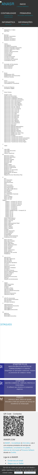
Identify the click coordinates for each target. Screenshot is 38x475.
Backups (6, 35)
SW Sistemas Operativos (10, 262)
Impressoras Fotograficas (10, 97)
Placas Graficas (8, 196)
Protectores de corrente (10, 237)
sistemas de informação (11, 450)
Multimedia (7, 173)
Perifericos (7, 195)
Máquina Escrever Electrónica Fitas (13, 174)
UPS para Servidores (9, 302)
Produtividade (7, 234)
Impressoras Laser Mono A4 (11, 117)
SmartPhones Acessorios (10, 276)
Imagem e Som (8, 94)
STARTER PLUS (20, 364)
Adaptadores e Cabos (9, 30)
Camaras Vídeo (8, 50)
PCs (5, 178)
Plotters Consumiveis (9, 219)
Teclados (6, 286)
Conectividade (7, 55)
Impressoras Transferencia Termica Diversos (16, 139)
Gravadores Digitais (9, 88)
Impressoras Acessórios (10, 96)
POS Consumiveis (9, 186)
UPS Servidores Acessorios (11, 299)
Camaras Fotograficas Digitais (12, 49)
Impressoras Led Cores (10, 124)
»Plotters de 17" (9, 211)
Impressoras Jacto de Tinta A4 (12, 107)
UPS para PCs (8, 300)
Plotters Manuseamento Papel (11, 223)
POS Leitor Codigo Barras (10, 188)
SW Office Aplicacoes (9, 258)
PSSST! (20, 397)
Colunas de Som (8, 52)
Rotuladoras (7, 253)
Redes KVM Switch (9, 243)
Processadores (8, 233)
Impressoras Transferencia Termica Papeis (15, 141)
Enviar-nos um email (15, 460)
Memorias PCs (8, 158)
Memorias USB (8, 160)
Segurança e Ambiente (10, 267)
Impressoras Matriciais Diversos (12, 127)
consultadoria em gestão (22, 447)
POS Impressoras (8, 187)
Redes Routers (8, 247)
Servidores (7, 269)
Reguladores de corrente (10, 252)
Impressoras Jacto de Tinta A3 (12, 106)
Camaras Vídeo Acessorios (11, 51)
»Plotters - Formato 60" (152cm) (13, 204)
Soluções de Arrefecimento (11, 279)
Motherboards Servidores (10, 172)
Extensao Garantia (9, 77)
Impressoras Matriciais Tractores (12, 131)
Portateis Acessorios (9, 230)
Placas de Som (8, 199)
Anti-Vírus (6, 31)
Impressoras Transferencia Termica (13, 136)
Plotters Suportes (8, 228)
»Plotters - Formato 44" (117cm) (13, 202)
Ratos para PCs (8, 239)
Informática (26, 443)
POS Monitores (8, 190)
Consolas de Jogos (9, 57)
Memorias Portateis (9, 159)
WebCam (6, 313)
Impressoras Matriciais (10, 125)
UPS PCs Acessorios (9, 298)
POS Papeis (7, 191)
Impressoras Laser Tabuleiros (12, 121)
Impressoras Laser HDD (10, 113)
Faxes (5, 80)
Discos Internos (8, 68)
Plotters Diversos (8, 220)
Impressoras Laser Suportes (11, 120)
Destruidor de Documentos (11, 64)
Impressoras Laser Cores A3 (11, 110)
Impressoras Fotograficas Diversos (13, 98)
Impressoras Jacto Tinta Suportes (13, 103)
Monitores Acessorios (9, 166)
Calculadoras (7, 45)
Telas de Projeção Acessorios (11, 290)
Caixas (6, 44)
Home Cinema (7, 92)
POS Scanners (8, 192)
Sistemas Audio (8, 274)
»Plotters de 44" (9, 215)
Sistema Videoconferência (10, 271)
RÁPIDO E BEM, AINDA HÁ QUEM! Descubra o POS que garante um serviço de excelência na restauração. (20, 401)
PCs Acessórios (8, 180)
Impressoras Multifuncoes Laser (12, 134)
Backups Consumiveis (10, 36)
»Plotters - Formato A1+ (11, 206)
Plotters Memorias (8, 224)
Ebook (5, 73)
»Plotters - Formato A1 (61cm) (13, 205)
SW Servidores (8, 261)
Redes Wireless (8, 251)
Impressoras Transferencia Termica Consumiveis (17, 138)
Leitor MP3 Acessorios (10, 150)
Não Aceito (29, 472)
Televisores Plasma (9, 294)
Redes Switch (7, 248)
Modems (6, 163)
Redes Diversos (8, 242)
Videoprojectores (8, 307)
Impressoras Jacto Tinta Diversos (13, 101)
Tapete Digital (7, 285)
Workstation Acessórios (10, 316)
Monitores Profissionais (10, 167)
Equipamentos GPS (9, 74)
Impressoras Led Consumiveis (12, 122)
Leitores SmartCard (9, 153)
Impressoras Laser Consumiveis (12, 108)
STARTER (20, 381)
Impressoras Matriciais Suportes (12, 130)
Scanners (6, 263)
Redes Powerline (8, 246)
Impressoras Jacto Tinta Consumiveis (14, 99)
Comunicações (8, 54)
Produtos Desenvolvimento (11, 235)
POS (5, 183)
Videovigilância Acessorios (11, 309)
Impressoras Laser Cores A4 (11, 111)
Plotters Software (8, 227)
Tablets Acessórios (9, 284)
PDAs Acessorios (8, 182)
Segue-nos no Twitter (16, 463)
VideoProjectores (8, 304)
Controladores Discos (9, 60)
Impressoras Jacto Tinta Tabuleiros (13, 105)
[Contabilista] (7, 2)
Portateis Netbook (8, 232)
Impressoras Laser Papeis (11, 119)
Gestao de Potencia (9, 87)
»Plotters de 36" (9, 214)
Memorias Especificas (9, 157)
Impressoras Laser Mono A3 (11, 116)
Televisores (7, 291)
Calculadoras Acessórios (10, 46)
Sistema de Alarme (9, 272)
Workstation (7, 314)
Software (6, 277)
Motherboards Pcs (9, 171)
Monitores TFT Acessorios (11, 169)
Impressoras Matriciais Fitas (11, 129)
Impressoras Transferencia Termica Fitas (14, 140)
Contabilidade (16, 443)
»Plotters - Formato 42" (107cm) (13, 201)
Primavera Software (27, 450)
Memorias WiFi (8, 162)
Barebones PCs (8, 37)
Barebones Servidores (10, 38)
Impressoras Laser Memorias (11, 115)
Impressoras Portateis (10, 135)
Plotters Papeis (8, 225)
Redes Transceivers (9, 249)
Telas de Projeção (8, 289)
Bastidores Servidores (10, 40)
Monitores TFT (8, 168)
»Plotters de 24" (9, 213)
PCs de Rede (7, 181)
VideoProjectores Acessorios (11, 305)
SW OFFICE (7, 257)
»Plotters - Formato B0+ (11, 209)
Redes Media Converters (10, 244)
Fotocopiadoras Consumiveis (11, 83)
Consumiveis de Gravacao (11, 59)
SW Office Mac (8, 260)
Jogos (5, 145)
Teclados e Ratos (8, 288)
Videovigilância (8, 308)
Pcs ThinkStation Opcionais (11, 194)
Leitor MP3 (7, 149)
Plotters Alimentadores (10, 218)
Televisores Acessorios (10, 293)
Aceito (18, 472)
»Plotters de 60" (9, 216)
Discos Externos (8, 66)
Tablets (6, 283)
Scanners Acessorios (9, 265)
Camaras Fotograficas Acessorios (13, 47)
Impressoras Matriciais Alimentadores (13, 126)
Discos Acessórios (9, 65)
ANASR (7, 443)
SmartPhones (7, 275)
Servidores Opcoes (9, 270)
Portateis (6, 229)
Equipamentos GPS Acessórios (12, 75)
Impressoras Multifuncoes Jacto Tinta (13, 133)
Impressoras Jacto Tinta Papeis (12, 102)
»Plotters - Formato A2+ (11, 208)
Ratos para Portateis (9, 241)
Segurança (7, 266)
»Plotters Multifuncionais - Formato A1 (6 (15, 210)
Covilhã (13, 452)
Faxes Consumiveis (9, 82)
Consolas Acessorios (9, 56)
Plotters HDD (7, 222)
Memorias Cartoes (9, 155)
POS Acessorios (8, 185)
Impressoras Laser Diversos (11, 112)
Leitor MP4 (7, 152)
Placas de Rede (8, 197)
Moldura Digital (8, 164)
